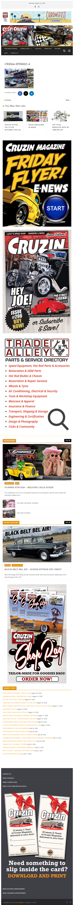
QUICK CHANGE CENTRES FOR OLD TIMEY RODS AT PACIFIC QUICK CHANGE (27, 706)
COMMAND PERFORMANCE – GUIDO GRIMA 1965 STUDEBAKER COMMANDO (28, 738)
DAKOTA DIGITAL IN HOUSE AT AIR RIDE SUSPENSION (20, 715)
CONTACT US (14, 53)
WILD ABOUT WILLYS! (23, 513)
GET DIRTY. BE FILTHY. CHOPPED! (27, 503)
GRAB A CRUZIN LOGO (10, 782)
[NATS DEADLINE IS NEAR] (37, 112)
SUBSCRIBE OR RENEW (10, 48)
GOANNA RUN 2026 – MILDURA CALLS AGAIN (28, 487)
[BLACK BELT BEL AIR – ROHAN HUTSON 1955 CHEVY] (37, 544)
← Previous (7, 100)
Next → (68, 100)
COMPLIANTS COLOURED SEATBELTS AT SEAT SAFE (19, 703)
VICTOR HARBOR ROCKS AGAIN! (13, 754)
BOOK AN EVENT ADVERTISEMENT (14, 889)
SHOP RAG (38, 48)
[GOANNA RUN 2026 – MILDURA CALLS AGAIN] (37, 462)
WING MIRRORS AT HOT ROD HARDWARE (16, 728)
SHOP (6, 53)
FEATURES (58, 48)
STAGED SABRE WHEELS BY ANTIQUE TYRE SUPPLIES (20, 722)
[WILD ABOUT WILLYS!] (9, 513)
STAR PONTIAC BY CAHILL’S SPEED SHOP (16, 731)
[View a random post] (69, 50)
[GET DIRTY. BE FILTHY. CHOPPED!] (9, 503)
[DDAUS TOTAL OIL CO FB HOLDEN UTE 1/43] (13, 112)
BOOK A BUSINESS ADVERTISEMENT (14, 893)
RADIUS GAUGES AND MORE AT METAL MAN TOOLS (20, 741)
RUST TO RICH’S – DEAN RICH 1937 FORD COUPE (18, 751)
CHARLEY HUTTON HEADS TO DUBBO (15, 744)
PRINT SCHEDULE (8, 778)
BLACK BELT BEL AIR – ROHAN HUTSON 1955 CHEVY (33, 569)
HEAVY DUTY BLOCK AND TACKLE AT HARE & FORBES (20, 735)
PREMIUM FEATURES (17, 565)
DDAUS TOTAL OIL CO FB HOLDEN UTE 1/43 (13, 127)
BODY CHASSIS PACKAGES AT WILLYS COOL (17, 693)
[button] (31, 48)
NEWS (17, 483)
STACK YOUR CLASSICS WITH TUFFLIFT (15, 712)
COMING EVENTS (25, 48)
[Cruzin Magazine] (37, 27)
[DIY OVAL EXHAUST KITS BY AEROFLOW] (60, 112)
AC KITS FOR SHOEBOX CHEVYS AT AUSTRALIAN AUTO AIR (21, 725)
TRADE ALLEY (48, 48)
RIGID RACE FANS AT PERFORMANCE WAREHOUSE (19, 747)
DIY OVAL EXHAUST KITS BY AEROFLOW (60, 127)
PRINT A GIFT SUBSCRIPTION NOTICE (14, 786)
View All (67, 440)
